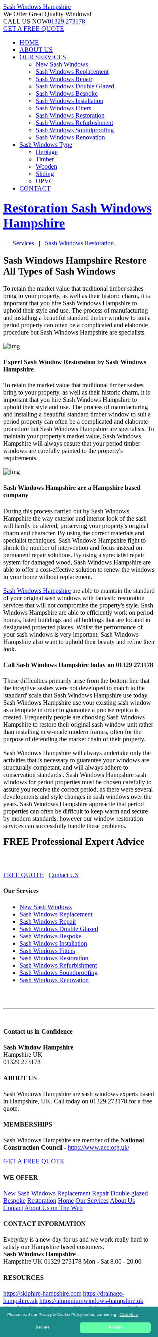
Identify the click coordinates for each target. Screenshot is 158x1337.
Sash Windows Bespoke (67, 93)
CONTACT (35, 188)
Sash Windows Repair (64, 78)
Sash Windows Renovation (70, 137)
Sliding (45, 173)
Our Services (92, 1200)
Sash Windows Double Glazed (75, 86)
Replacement (73, 1193)
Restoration (41, 1200)
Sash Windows (37, 6)
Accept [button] (115, 1327)
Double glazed (129, 1193)
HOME (29, 42)
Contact (13, 1207)
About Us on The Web (53, 1207)
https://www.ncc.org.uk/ (98, 1147)
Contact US (64, 874)
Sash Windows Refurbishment (74, 122)
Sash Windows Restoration (70, 115)
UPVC (44, 181)
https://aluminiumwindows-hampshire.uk (91, 1300)
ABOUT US (36, 49)
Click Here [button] (129, 1314)
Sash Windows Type (45, 144)
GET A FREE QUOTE (33, 28)
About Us (122, 1200)
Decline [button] (42, 1327)
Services (23, 243)
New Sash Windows (62, 64)
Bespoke (14, 1200)
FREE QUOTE (23, 874)
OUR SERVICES (42, 57)
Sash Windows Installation (69, 100)
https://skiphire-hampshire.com (42, 1293)
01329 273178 (66, 21)
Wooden (46, 166)
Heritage (47, 151)
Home (66, 1200)
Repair (100, 1193)
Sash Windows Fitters (63, 108)
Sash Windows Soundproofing (75, 130)
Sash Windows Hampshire (37, 590)
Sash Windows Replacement (72, 71)
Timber (45, 159)
